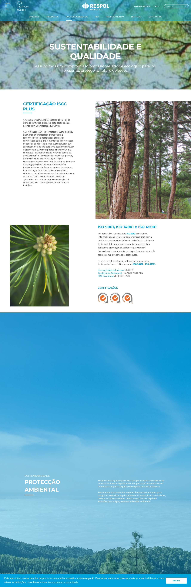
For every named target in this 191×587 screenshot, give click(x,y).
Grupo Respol (142, 6)
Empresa (34, 17)
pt (156, 6)
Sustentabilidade (77, 17)
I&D (97, 17)
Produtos (53, 17)
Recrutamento (115, 17)
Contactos (155, 17)
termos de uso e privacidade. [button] (63, 582)
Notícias (136, 17)
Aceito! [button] (176, 580)
